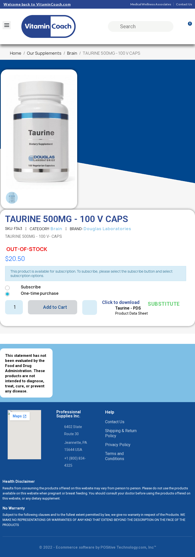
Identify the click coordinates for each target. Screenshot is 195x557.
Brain (56, 228)
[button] (13, 132)
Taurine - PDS (128, 308)
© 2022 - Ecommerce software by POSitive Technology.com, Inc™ (97, 547)
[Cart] (187, 26)
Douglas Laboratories (107, 228)
